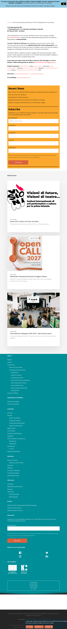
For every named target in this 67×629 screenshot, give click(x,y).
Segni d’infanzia (24, 66)
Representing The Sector (15, 486)
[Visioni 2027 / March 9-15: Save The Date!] (33, 206)
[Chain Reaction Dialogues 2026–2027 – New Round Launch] (33, 319)
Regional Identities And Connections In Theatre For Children (26, 100)
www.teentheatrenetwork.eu (22, 73)
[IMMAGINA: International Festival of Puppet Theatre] (33, 262)
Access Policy (33, 582)
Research (10, 489)
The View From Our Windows (17, 95)
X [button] (65, 2)
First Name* (12, 125)
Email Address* (12, 118)
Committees (11, 431)
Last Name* (12, 133)
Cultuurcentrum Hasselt (30, 68)
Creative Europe (14, 37)
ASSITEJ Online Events (14, 508)
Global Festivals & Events (15, 510)
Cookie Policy (33, 584)
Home (9, 22)
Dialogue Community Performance (27, 70)
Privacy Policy (33, 585)
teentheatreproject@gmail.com (45, 62)
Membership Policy (13, 475)
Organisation (12, 147)
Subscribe (10, 515)
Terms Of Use (33, 587)
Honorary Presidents (13, 470)
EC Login (33, 588)
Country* (11, 140)
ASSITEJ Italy (14, 183)
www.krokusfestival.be (37, 73)
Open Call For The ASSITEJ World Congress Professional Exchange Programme (32, 92)
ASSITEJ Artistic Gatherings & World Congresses (22, 505)
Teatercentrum (38, 66)
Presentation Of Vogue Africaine (18, 97)
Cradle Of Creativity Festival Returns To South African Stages (26, 102)
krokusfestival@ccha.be (23, 77)
